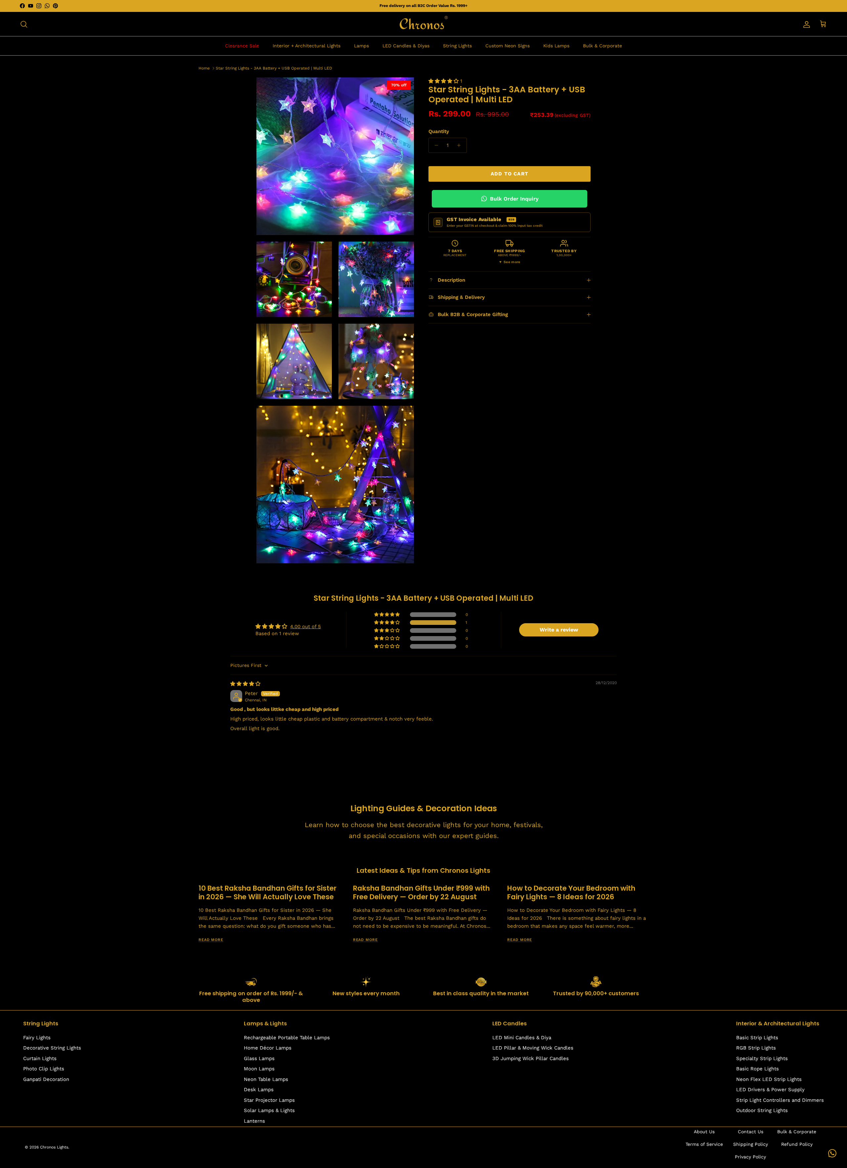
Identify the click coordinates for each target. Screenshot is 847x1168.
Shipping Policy (750, 1144)
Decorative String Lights (52, 1048)
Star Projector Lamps (269, 1100)
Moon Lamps (259, 1069)
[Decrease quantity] (434, 145)
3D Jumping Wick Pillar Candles (530, 1058)
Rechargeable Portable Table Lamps (287, 1038)
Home (204, 68)
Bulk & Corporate (602, 45)
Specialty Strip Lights (762, 1058)
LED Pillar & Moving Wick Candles (532, 1048)
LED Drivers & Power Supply (770, 1090)
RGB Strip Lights (756, 1048)
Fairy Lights (37, 1038)
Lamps (361, 45)
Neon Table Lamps (266, 1079)
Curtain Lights (40, 1058)
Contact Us (750, 1131)
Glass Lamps (259, 1058)
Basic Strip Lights (757, 1038)
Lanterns (254, 1121)
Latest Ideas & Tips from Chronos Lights (423, 870)
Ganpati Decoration (46, 1079)
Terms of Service (704, 1144)
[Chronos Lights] (423, 24)
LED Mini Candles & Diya (521, 1038)
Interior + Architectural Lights (306, 45)
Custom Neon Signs (507, 45)
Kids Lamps (556, 45)
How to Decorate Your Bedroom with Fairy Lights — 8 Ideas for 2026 (571, 892)
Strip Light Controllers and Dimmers (780, 1100)
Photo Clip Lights (43, 1069)
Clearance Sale (242, 45)
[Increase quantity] (461, 145)
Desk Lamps (259, 1090)
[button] (444, 81)
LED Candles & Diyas (405, 45)
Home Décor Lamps (267, 1048)
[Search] (24, 24)
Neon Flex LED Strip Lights (769, 1079)
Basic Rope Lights (757, 1069)
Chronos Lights (54, 1147)
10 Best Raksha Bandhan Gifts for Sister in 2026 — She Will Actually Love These (267, 892)
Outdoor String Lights (762, 1110)
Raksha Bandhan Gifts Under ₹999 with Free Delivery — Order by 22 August (421, 892)
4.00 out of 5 (305, 627)
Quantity (438, 131)
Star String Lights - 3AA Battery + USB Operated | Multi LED (274, 68)
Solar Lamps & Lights (269, 1110)
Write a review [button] (559, 630)
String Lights (457, 45)
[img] (245, 684)
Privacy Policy (750, 1156)
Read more (211, 940)
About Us (704, 1131)
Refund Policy (797, 1144)
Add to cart (509, 174)
